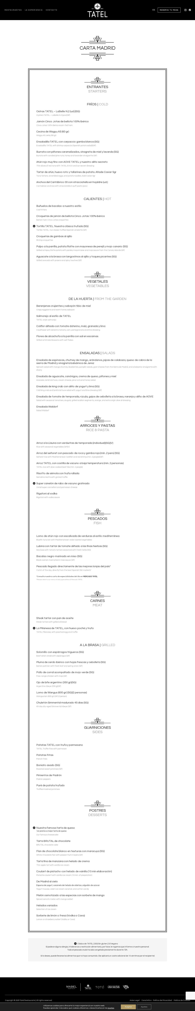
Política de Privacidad (162, 1000)
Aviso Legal (135, 1000)
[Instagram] (185, 10)
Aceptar (128, 1007)
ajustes (111, 1008)
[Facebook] (190, 10)
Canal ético (146, 1000)
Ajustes (144, 1007)
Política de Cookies (182, 1000)
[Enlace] (97, 10)
